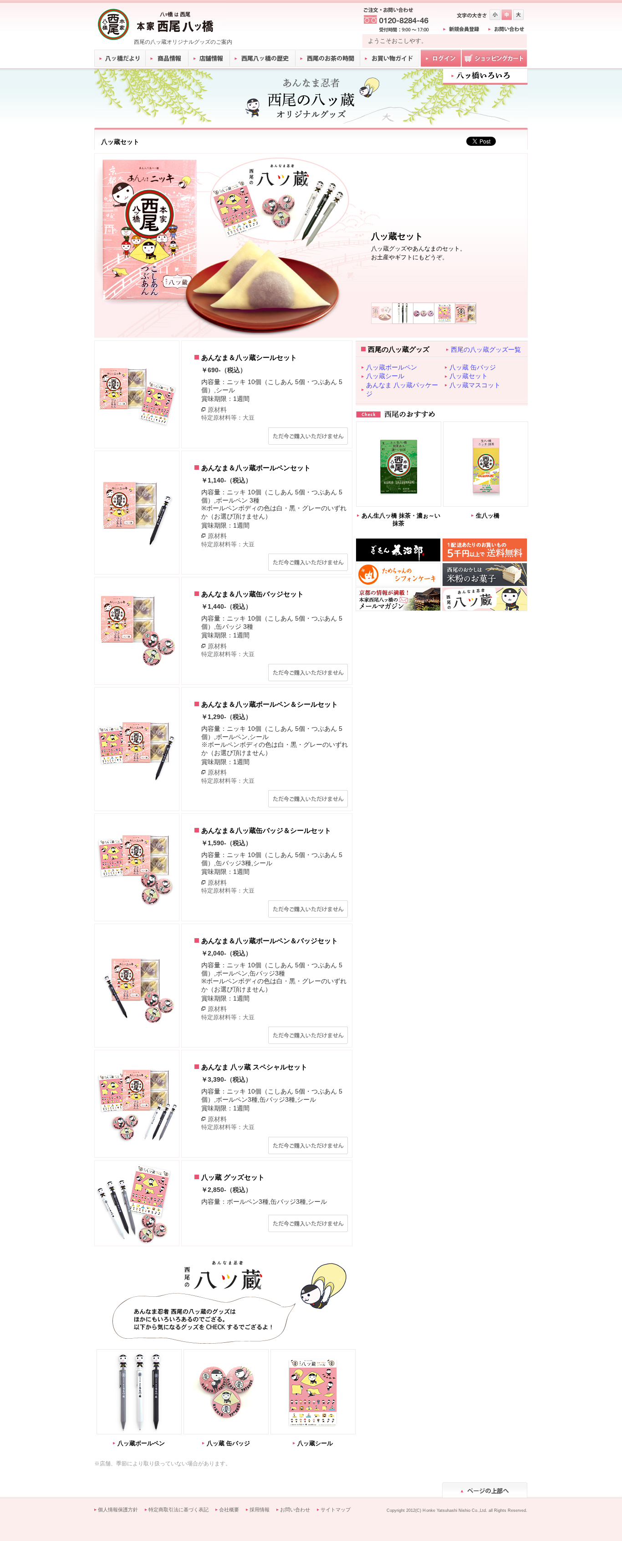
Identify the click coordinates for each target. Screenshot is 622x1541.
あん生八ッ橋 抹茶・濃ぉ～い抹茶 (401, 519)
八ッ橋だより (120, 58)
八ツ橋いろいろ (485, 76)
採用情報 (260, 1509)
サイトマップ (336, 1509)
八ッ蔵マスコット (474, 385)
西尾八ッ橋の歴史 (263, 58)
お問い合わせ (295, 1509)
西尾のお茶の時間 (328, 58)
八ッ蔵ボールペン (141, 1443)
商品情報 (167, 58)
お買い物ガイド (389, 58)
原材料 (217, 409)
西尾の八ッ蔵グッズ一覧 (486, 349)
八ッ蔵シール (315, 1443)
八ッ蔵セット (468, 376)
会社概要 (229, 1509)
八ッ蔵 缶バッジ (228, 1443)
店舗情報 (209, 58)
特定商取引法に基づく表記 (178, 1509)
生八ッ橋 (488, 515)
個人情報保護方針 (118, 1509)
